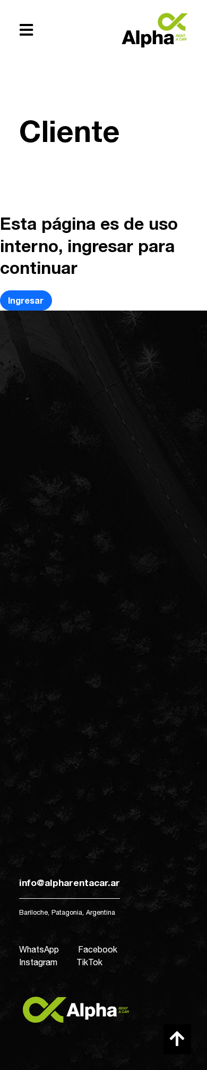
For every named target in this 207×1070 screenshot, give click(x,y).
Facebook (97, 949)
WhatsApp (39, 949)
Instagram (38, 962)
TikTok (89, 962)
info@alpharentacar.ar (69, 882)
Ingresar (26, 300)
